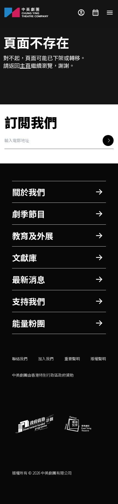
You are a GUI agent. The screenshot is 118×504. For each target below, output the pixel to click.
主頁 (25, 65)
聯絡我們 (19, 358)
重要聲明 (72, 358)
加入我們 (46, 358)
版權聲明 (98, 358)
